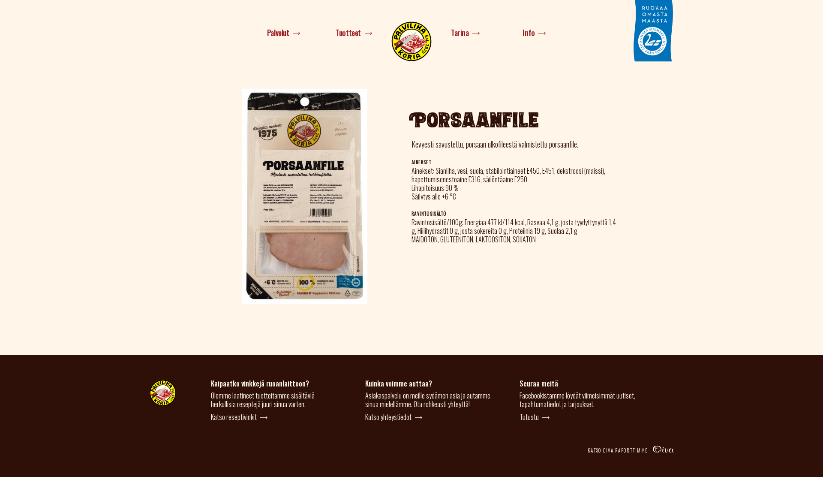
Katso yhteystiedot (388, 417)
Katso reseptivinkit (234, 417)
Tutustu (529, 417)
